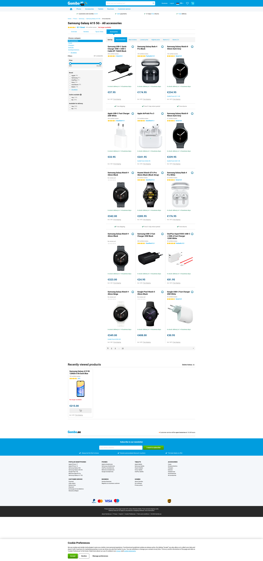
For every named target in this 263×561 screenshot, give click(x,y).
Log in (172, 3)
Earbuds (170, 470)
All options (74, 52)
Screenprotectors (172, 466)
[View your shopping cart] (192, 3)
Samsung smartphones (108, 466)
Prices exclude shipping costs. (150, 509)
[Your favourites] (187, 3)
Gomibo (137, 479)
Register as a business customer (111, 483)
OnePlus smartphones (108, 468)
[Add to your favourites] (133, 46)
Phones (104, 462)
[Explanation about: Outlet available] (81, 94)
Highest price (155, 39)
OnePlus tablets (139, 471)
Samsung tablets (139, 466)
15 (122, 348)
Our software (138, 483)
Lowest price (144, 39)
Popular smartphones (77, 462)
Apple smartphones (107, 464)
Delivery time (72, 485)
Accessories (89, 9)
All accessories (106, 18)
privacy (118, 551)
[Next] (193, 348)
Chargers (170, 468)
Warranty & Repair (74, 491)
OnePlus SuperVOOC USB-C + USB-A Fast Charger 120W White (178, 236)
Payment (71, 481)
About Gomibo (139, 481)
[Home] (71, 9)
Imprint (121, 514)
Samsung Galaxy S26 (75, 468)
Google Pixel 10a (73, 471)
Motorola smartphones (108, 470)
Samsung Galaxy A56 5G (75, 470)
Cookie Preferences (130, 514)
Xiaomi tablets (139, 468)
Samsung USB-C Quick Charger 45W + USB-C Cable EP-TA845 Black (117, 48)
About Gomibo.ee (106, 514)
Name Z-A (176, 39)
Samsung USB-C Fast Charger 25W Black (146, 235)
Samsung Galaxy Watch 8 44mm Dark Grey (177, 47)
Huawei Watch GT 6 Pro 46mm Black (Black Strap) (148, 174)
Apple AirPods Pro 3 (145, 113)
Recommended (120, 39)
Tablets (100, 9)
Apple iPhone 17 (73, 464)
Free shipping (117, 99)
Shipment (71, 487)
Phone (78, 9)
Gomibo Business (106, 481)
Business (110, 9)
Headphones (171, 471)
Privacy (115, 514)
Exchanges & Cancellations (76, 489)
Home (69, 18)
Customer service (124, 9)
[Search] (153, 3)
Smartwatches (172, 473)
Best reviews (133, 39)
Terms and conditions (143, 514)
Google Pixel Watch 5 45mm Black (146, 293)
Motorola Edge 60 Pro (75, 473)
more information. (150, 510)
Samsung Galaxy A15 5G (93, 18)
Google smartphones (107, 471)
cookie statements (130, 551)
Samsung (81, 18)
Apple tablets (138, 464)
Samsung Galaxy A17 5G (75, 475)
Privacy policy (138, 485)
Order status (72, 483)
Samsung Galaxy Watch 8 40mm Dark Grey (177, 114)
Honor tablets (138, 470)
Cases (169, 464)
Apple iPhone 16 (73, 466)
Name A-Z (166, 39)
